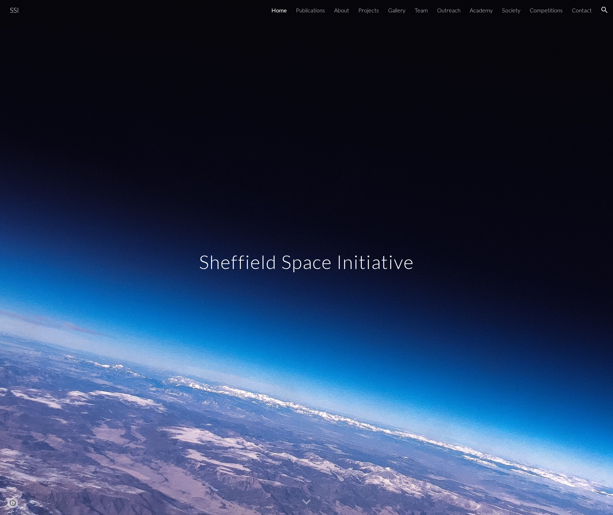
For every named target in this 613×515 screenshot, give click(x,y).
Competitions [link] (546, 10)
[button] (604, 9)
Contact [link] (582, 10)
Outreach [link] (448, 10)
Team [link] (421, 10)
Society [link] (511, 10)
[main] (306, 257)
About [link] (341, 10)
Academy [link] (481, 10)
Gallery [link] (396, 10)
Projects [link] (368, 10)
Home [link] (279, 10)
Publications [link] (310, 10)
